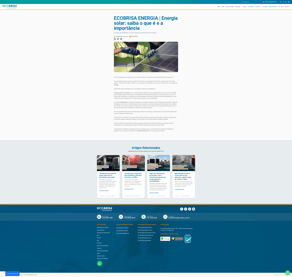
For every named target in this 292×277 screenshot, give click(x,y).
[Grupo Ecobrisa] (104, 209)
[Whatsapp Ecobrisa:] (121, 217)
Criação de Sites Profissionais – (282, 274)
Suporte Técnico (101, 256)
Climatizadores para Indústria (145, 227)
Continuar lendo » (104, 190)
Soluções (237, 6)
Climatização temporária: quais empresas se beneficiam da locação (107, 175)
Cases (244, 6)
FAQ (279, 6)
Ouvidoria (99, 243)
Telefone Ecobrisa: (105, 216)
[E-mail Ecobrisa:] (165, 217)
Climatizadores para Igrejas (144, 240)
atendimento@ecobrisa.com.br (179, 218)
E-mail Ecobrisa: (171, 216)
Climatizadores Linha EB (122, 230)
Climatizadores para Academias (145, 235)
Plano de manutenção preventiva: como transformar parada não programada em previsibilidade (157, 177)
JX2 (290, 274)
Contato (287, 6)
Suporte (257, 6)
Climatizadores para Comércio (145, 230)
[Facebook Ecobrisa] (281, 2)
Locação (265, 6)
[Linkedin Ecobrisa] (286, 2)
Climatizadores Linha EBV (122, 228)
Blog (282, 6)
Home (218, 6)
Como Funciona (273, 6)
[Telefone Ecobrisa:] (99, 217)
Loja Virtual (251, 6)
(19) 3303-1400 (107, 218)
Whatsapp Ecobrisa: (127, 216)
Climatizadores (230, 6)
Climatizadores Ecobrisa (103, 227)
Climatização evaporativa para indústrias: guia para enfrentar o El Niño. (133, 175)
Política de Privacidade (102, 258)
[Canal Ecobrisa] (288, 2)
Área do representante (102, 250)
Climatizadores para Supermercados (147, 232)
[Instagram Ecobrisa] (283, 2)
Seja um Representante (102, 245)
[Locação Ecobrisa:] (143, 217)
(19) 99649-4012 (129, 218)
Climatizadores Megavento (122, 233)
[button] (287, 272)
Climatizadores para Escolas (144, 237)
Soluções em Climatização (103, 232)
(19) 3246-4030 (152, 218)
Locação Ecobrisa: (150, 216)
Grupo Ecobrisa (100, 230)
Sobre (222, 6)
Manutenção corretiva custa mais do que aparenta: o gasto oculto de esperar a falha (183, 176)
